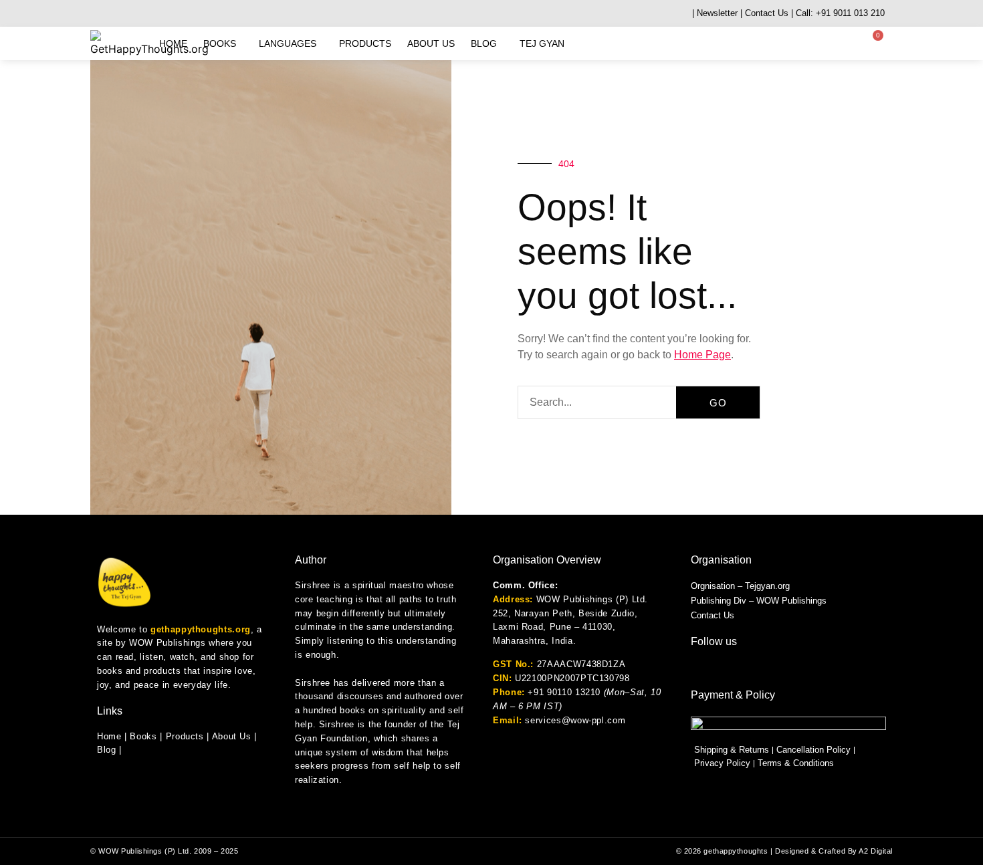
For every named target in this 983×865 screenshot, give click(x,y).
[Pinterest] (196, 14)
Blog (484, 43)
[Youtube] (145, 14)
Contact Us (712, 615)
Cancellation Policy (813, 750)
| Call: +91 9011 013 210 (838, 13)
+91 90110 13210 (564, 692)
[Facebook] (129, 14)
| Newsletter (715, 13)
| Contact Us (764, 13)
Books (219, 43)
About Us (431, 43)
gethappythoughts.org (200, 629)
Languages (287, 43)
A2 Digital (876, 851)
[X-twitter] (179, 14)
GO (718, 402)
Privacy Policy (722, 763)
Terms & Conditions (796, 763)
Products (365, 43)
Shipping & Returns (731, 750)
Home (173, 43)
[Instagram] (112, 14)
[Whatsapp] (95, 14)
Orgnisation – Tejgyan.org (740, 586)
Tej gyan (542, 43)
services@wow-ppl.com (575, 720)
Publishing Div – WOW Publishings (759, 601)
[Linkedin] (162, 14)
